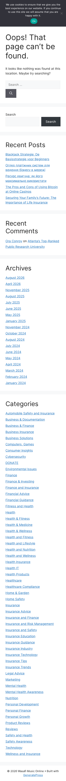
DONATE (12, 463)
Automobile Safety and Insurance (30, 413)
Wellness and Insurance (23, 754)
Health (10, 512)
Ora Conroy (14, 241)
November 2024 (18, 327)
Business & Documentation (25, 419)
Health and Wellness (21, 556)
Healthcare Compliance (23, 587)
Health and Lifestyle (20, 543)
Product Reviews (18, 723)
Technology (14, 747)
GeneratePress (33, 775)
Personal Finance (18, 710)
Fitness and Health (19, 506)
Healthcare (14, 580)
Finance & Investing (20, 481)
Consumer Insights (19, 450)
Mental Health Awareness (24, 692)
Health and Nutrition (20, 549)
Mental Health (16, 686)
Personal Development (22, 704)
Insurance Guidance (20, 642)
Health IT (12, 568)
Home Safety (15, 599)
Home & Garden (17, 593)
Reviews (12, 729)
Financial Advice (18, 494)
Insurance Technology (22, 655)
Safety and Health (19, 735)
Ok (34, 21)
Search (11, 114)
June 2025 (13, 308)
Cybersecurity (16, 457)
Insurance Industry (19, 648)
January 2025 (16, 321)
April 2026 (13, 284)
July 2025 (13, 302)
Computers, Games (20, 444)
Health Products (17, 574)
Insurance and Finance (22, 617)
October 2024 (16, 333)
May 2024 (13, 358)
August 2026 (15, 278)
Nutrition (12, 698)
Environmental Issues (21, 469)
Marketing (13, 679)
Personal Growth (18, 717)
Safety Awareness (19, 741)
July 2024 (13, 346)
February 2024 (16, 377)
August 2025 (15, 296)
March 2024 (14, 370)
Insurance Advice (18, 611)
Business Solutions (19, 438)
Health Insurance (18, 562)
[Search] (11, 93)
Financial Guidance (20, 500)
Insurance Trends (18, 667)
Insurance (13, 605)
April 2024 (13, 364)
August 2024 (15, 339)
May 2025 (13, 315)
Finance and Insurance (22, 487)
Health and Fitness (19, 537)
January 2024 (16, 383)
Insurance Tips (16, 661)
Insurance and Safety (21, 630)
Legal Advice (15, 673)
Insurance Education (20, 636)
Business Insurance (20, 432)
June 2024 (13, 352)
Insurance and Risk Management (30, 624)
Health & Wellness (19, 531)
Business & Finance (20, 426)
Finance (11, 475)
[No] (61, 13)
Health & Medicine (19, 525)
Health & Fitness (18, 518)
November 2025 (17, 290)
